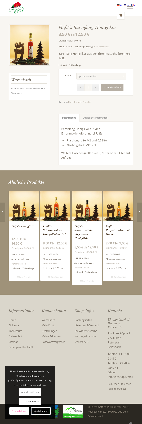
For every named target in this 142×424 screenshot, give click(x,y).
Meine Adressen (51, 336)
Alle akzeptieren (30, 392)
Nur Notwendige (30, 401)
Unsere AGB (82, 341)
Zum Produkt (25, 277)
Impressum (15, 331)
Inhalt (68, 75)
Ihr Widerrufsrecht (86, 331)
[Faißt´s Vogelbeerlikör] (139, 212)
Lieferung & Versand (87, 325)
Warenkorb (48, 320)
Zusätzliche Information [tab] (95, 117)
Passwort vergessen (53, 341)
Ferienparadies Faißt (21, 347)
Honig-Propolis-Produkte (79, 102)
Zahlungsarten (83, 320)
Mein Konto (48, 325)
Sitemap (13, 341)
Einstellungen (41, 410)
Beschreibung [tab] (69, 117)
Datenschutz (16, 336)
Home (12, 320)
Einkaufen (14, 325)
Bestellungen (49, 331)
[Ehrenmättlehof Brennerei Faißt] (17, 8)
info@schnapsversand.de (124, 377)
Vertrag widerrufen (86, 336)
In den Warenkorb (112, 87)
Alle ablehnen (19, 410)
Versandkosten (101, 46)
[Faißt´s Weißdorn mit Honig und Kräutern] (2, 212)
